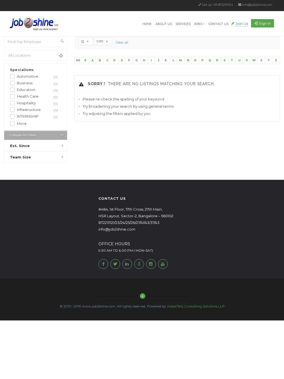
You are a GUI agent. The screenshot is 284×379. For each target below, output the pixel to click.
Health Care (37, 96)
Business (37, 83)
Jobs (198, 24)
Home (147, 24)
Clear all (121, 42)
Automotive (37, 76)
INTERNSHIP (37, 116)
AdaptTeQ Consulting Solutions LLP (196, 306)
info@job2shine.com (257, 5)
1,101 (100, 41)
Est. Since (20, 145)
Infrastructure (37, 110)
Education (37, 90)
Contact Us (219, 24)
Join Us (241, 23)
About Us (163, 24)
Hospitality (37, 103)
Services (183, 24)
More (22, 123)
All (78, 60)
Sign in (265, 23)
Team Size (20, 157)
